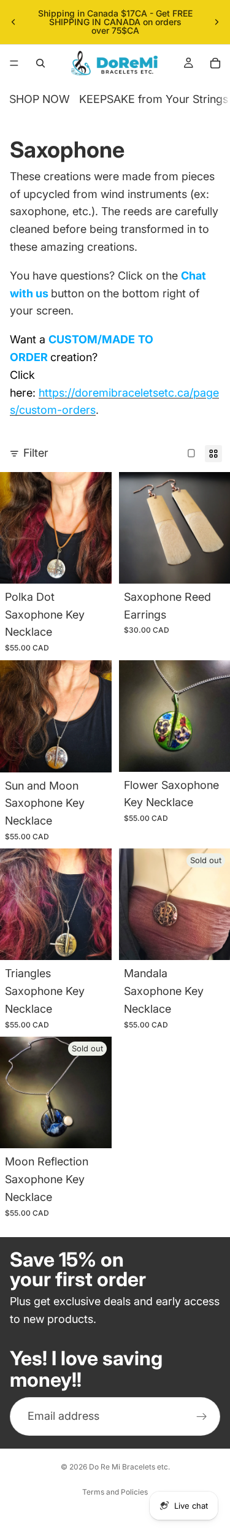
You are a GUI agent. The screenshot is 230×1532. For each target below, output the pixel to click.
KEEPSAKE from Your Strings (153, 99)
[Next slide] (216, 22)
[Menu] (14, 63)
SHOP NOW (39, 99)
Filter (35, 452)
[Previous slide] (13, 22)
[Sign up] (202, 1417)
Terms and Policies (115, 1491)
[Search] (40, 63)
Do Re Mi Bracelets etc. (129, 1466)
